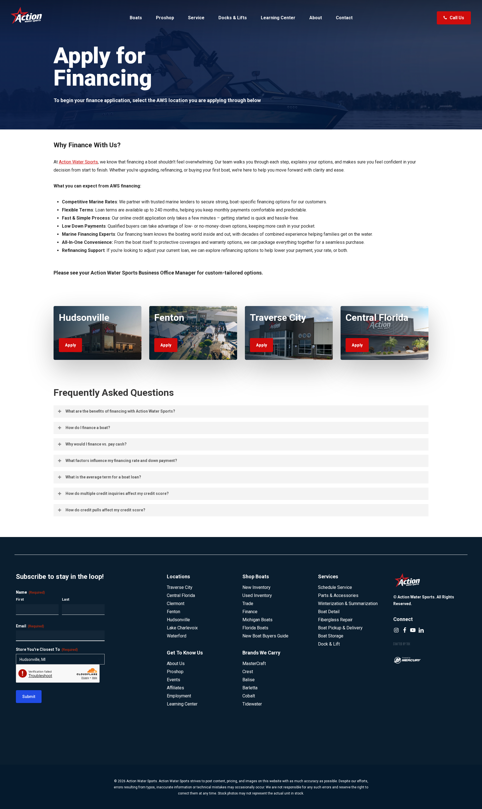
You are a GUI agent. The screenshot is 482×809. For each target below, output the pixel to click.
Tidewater (252, 704)
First (20, 599)
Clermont (175, 603)
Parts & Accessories (338, 595)
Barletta (249, 687)
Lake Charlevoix (182, 627)
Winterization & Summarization (348, 603)
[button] (70, 345)
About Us (176, 663)
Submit (28, 696)
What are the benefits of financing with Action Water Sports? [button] (120, 411)
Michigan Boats (257, 619)
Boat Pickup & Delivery (340, 627)
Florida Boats (255, 627)
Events (173, 679)
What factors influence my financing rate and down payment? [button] (121, 460)
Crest (247, 671)
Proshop (175, 671)
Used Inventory (257, 595)
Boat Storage (330, 636)
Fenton (173, 611)
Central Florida (181, 595)
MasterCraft (254, 663)
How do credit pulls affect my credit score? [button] (105, 510)
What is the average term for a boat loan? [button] (103, 477)
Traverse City (179, 587)
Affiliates (175, 687)
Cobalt (248, 696)
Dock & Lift (329, 644)
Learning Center (182, 704)
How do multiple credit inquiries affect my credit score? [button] (117, 493)
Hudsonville (178, 619)
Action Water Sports (78, 162)
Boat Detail (328, 611)
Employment (179, 696)
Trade (247, 603)
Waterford (176, 636)
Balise (248, 679)
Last (65, 599)
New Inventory (256, 587)
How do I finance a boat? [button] (88, 427)
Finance (249, 611)
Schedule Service (335, 587)
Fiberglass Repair (335, 619)
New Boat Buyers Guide (265, 636)
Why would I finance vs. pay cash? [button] (96, 444)
